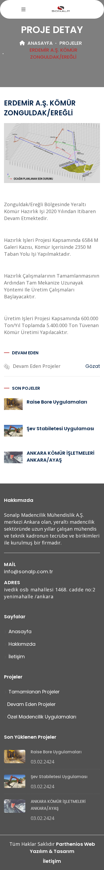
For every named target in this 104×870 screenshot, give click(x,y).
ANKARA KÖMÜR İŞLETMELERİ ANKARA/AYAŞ (60, 456)
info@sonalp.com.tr (28, 571)
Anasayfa (39, 43)
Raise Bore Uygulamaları (57, 402)
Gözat (92, 366)
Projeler (70, 43)
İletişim (16, 656)
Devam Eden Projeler (31, 704)
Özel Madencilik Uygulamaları (41, 716)
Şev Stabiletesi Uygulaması (60, 428)
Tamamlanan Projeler (33, 691)
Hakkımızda (21, 644)
